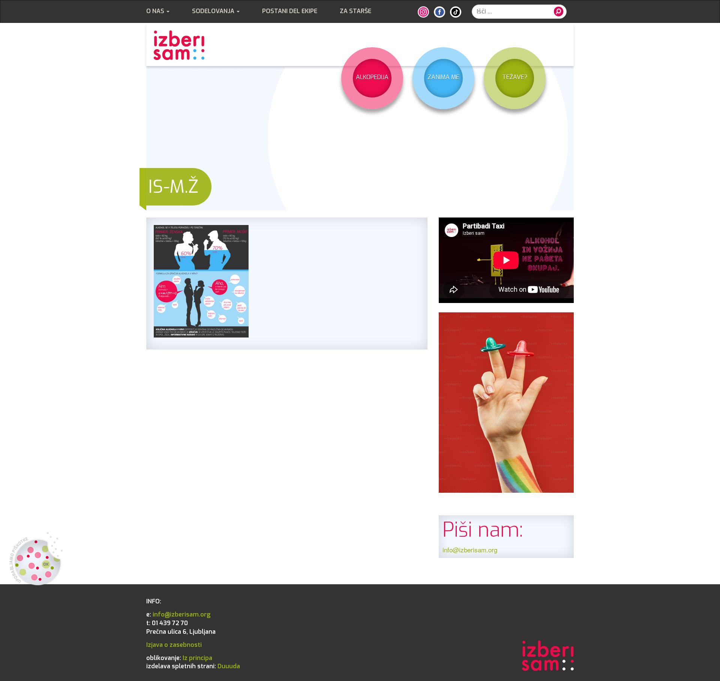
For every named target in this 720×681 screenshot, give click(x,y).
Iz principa (179, 658)
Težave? (514, 77)
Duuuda (193, 666)
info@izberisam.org (469, 549)
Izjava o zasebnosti (174, 645)
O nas (156, 11)
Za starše (355, 11)
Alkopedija (372, 77)
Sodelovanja (214, 11)
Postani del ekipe (289, 11)
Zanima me (443, 77)
